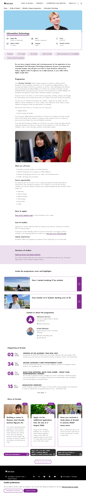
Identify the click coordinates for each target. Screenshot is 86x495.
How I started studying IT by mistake (47, 280)
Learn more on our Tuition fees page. (56, 233)
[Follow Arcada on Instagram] (39, 477)
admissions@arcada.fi (44, 324)
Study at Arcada (27, 3)
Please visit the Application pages (24, 215)
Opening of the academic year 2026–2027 (40, 353)
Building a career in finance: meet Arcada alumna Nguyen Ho (15, 420)
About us (72, 3)
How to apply (21, 54)
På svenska (66, 476)
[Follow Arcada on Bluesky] (44, 477)
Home (5, 8)
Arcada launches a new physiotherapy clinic (42, 363)
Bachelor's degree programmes (32, 8)
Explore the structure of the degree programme (27, 254)
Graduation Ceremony (32, 385)
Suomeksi (74, 476)
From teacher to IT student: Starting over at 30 (51, 298)
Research (39, 3)
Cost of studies (33, 54)
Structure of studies (47, 54)
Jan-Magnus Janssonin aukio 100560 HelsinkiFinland (17, 479)
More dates (40, 393)
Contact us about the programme (15, 58)
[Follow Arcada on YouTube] (55, 477)
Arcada (8, 4)
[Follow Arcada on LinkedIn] (34, 477)
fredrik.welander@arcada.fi (45, 336)
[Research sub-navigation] (43, 3)
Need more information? (12, 454)
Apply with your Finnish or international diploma (66, 453)
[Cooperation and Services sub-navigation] (66, 3)
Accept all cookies (30, 490)
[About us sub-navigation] (76, 3)
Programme (10, 54)
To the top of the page (42, 462)
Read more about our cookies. (70, 486)
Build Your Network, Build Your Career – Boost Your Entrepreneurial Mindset (46, 373)
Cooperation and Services (55, 3)
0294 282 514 (42, 338)
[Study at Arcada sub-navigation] (33, 3)
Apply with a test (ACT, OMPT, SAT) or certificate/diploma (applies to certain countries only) (42, 452)
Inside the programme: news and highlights (68, 54)
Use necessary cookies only (13, 490)
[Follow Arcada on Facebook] (49, 477)
